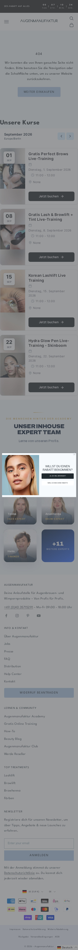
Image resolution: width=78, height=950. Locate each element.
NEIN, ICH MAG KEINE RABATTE (57, 483)
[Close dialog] (74, 454)
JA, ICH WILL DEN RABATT (58, 476)
